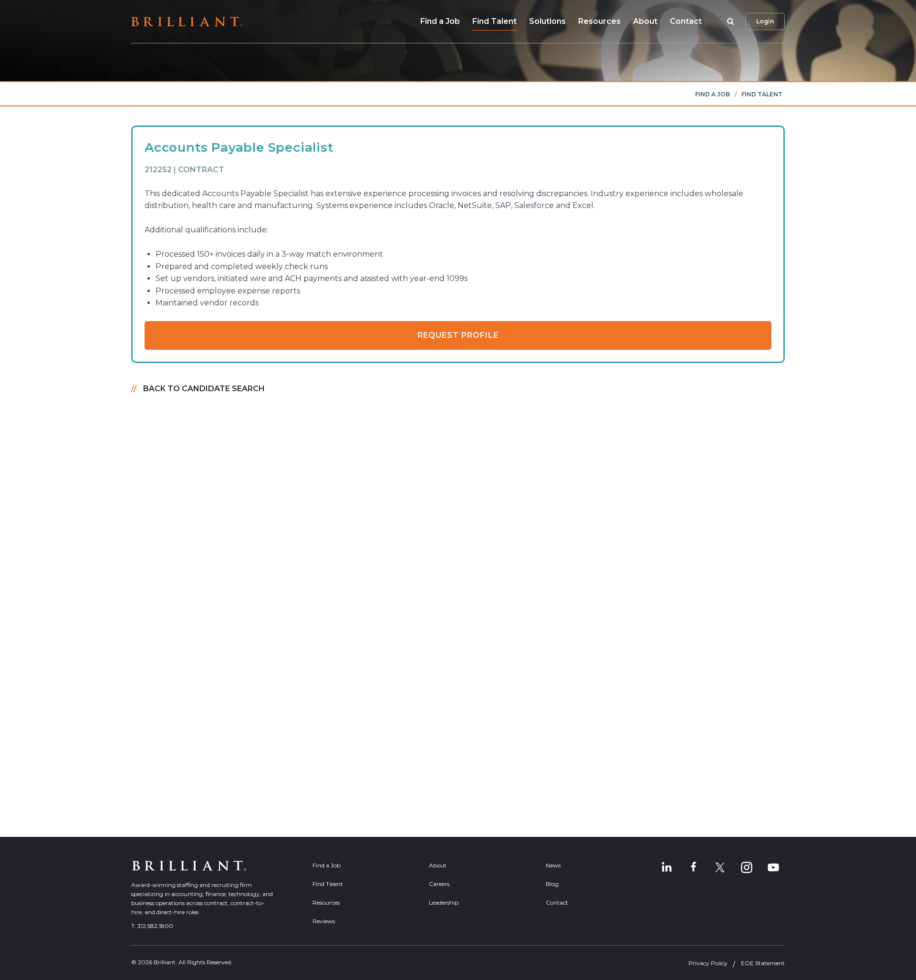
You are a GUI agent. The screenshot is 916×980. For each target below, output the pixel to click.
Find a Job (440, 21)
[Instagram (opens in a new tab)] (746, 867)
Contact (686, 21)
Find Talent (494, 21)
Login (765, 21)
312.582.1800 (155, 925)
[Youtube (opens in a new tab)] (773, 867)
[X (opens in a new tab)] (720, 867)
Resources (599, 21)
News (553, 865)
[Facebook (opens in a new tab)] (693, 867)
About (645, 21)
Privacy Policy (708, 963)
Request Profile (458, 335)
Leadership (443, 902)
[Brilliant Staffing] (186, 21)
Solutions (547, 21)
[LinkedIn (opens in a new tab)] (666, 867)
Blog (552, 883)
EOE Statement (763, 963)
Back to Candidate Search (204, 388)
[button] (729, 21)
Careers (439, 883)
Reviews (323, 921)
